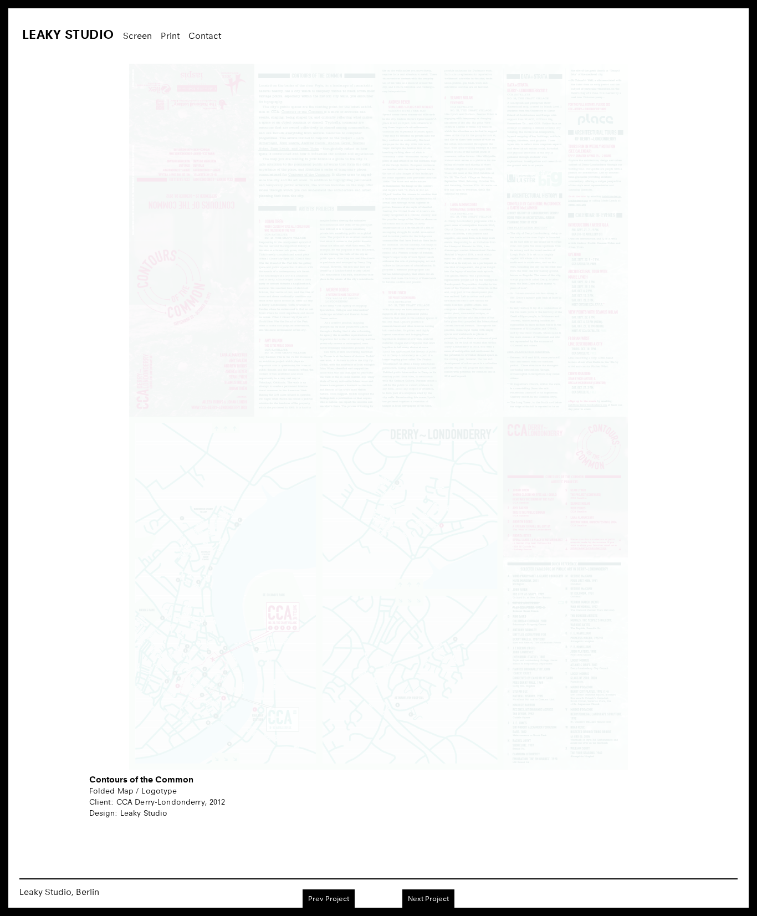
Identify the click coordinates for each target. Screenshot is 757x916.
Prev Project (328, 898)
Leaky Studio (68, 34)
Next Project (428, 898)
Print (170, 35)
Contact (204, 35)
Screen (137, 35)
